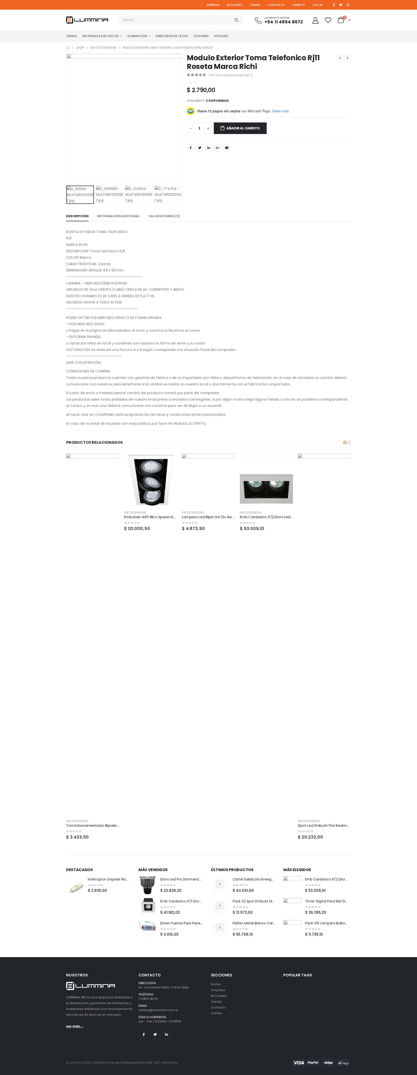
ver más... (74, 1026)
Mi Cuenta (235, 5)
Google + (218, 148)
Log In (317, 5)
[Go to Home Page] (68, 48)
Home (216, 984)
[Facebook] (334, 5)
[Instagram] (348, 5)
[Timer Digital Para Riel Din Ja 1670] (292, 907)
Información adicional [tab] (118, 216)
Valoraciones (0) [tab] (164, 216)
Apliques (221, 36)
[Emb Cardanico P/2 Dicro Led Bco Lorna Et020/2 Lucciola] (292, 885)
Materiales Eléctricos (100, 36)
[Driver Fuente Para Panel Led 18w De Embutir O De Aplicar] (148, 929)
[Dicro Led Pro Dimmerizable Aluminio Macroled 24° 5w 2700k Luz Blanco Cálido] (148, 885)
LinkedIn (209, 148)
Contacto (276, 5)
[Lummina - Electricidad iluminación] (90, 20)
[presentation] (67, 118)
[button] (345, 442)
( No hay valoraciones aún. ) (230, 75)
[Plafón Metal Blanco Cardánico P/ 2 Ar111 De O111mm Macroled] (220, 929)
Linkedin (166, 1034)
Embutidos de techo (172, 36)
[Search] (236, 20)
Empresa (213, 5)
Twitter (199, 148)
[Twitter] (341, 5)
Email (226, 148)
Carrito (298, 5)
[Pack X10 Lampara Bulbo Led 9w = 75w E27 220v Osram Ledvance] (292, 929)
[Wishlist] (328, 20)
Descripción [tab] (77, 216)
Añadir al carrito (243, 128)
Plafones (201, 36)
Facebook (191, 148)
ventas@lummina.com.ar (158, 1010)
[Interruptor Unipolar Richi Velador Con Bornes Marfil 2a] (75, 885)
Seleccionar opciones (343, 461)
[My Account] (315, 20)
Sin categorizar (77, 821)
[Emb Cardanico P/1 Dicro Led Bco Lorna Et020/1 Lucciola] (148, 907)
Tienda (255, 5)
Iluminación (137, 36)
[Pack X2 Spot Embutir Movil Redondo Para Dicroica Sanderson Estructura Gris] (220, 907)
